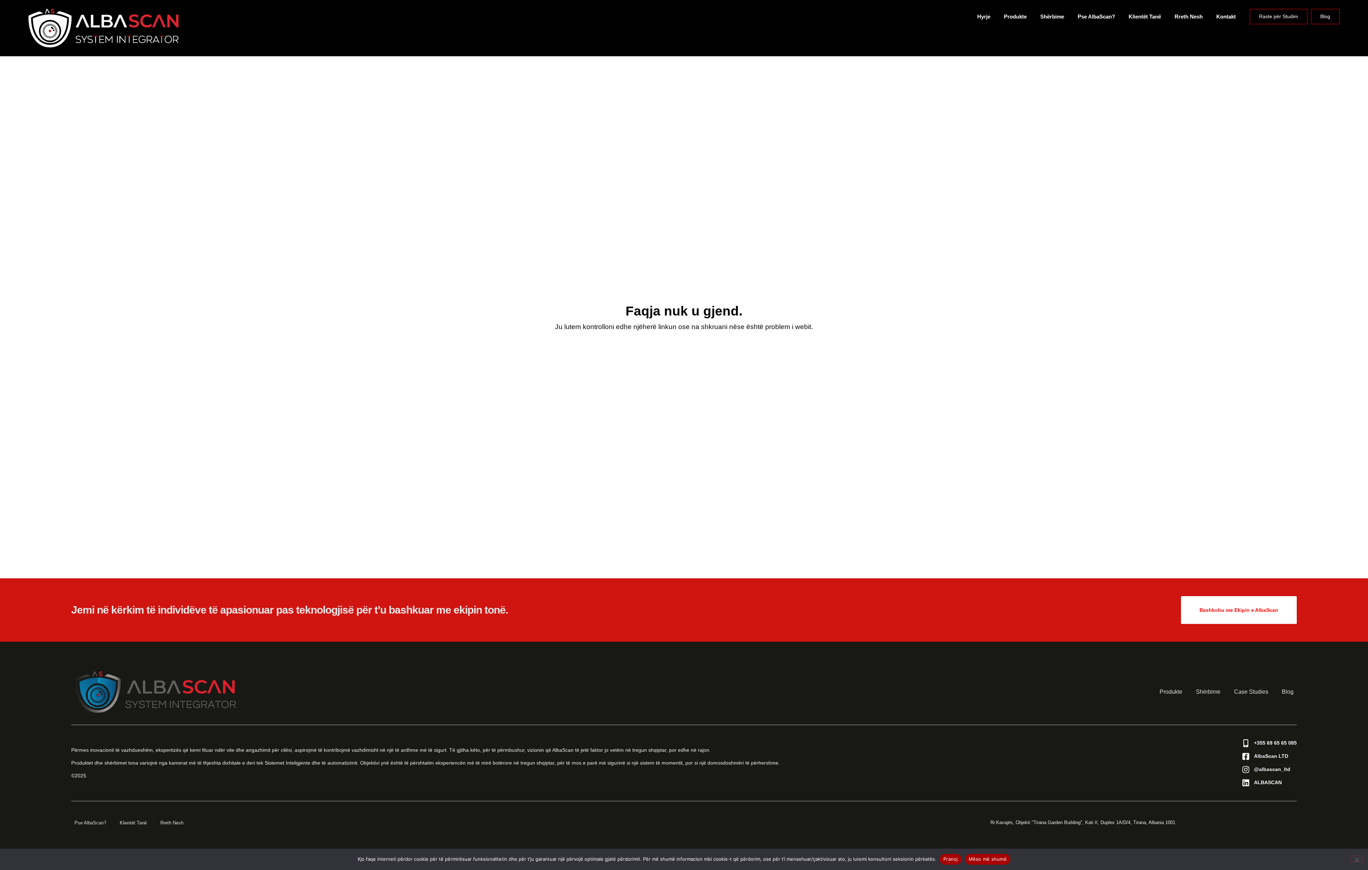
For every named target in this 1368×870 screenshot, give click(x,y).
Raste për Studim (1278, 16)
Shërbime (1052, 17)
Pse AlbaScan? (1096, 17)
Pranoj (950, 859)
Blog (1325, 16)
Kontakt (1226, 17)
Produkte (1015, 17)
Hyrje (983, 17)
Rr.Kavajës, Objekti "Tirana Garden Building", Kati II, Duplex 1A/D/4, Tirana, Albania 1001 (1082, 822)
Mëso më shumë (988, 859)
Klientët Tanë (1145, 17)
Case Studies (1251, 692)
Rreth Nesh (1189, 17)
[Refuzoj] (1357, 859)
